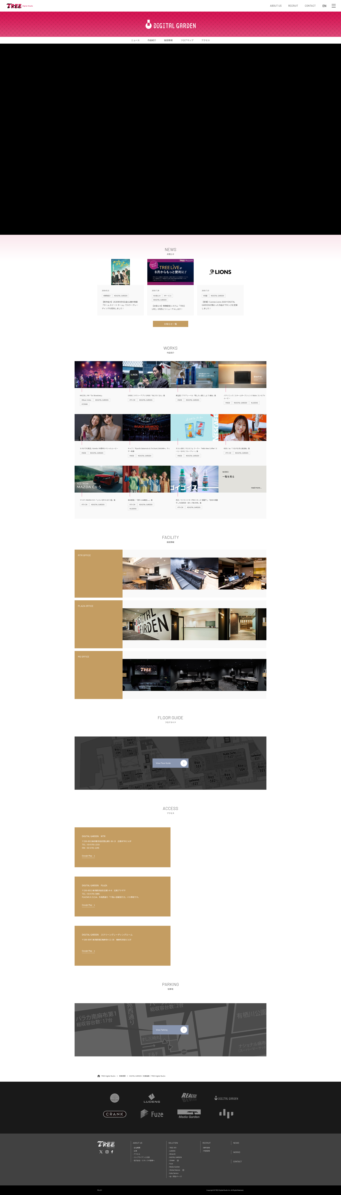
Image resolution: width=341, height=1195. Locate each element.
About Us (137, 1143)
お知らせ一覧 (170, 323)
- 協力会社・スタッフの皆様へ (144, 1160)
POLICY (99, 1190)
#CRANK (85, 404)
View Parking (161, 1029)
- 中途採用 (206, 1151)
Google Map (87, 855)
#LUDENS (254, 403)
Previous (125, 574)
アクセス (205, 40)
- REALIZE (172, 1154)
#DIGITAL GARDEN (101, 400)
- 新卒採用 (206, 1147)
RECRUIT (293, 5)
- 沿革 (135, 1151)
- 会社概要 (136, 1147)
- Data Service (173, 1173)
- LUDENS (172, 1151)
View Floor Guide (163, 763)
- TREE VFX (172, 1147)
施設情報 (168, 40)
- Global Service (174, 1170)
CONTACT (310, 5)
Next (264, 574)
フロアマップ (187, 40)
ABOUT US (276, 5)
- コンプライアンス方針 (141, 1157)
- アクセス (136, 1154)
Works (236, 1152)
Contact (237, 1161)
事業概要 (122, 1076)
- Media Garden (174, 1167)
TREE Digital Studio (108, 1076)
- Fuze (171, 1163)
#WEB (180, 400)
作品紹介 (152, 40)
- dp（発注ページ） (176, 1176)
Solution (173, 1143)
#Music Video (86, 400)
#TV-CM (132, 400)
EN (324, 5)
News (236, 1143)
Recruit (206, 1143)
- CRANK (171, 1160)
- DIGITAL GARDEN (175, 1157)
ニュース (135, 40)
